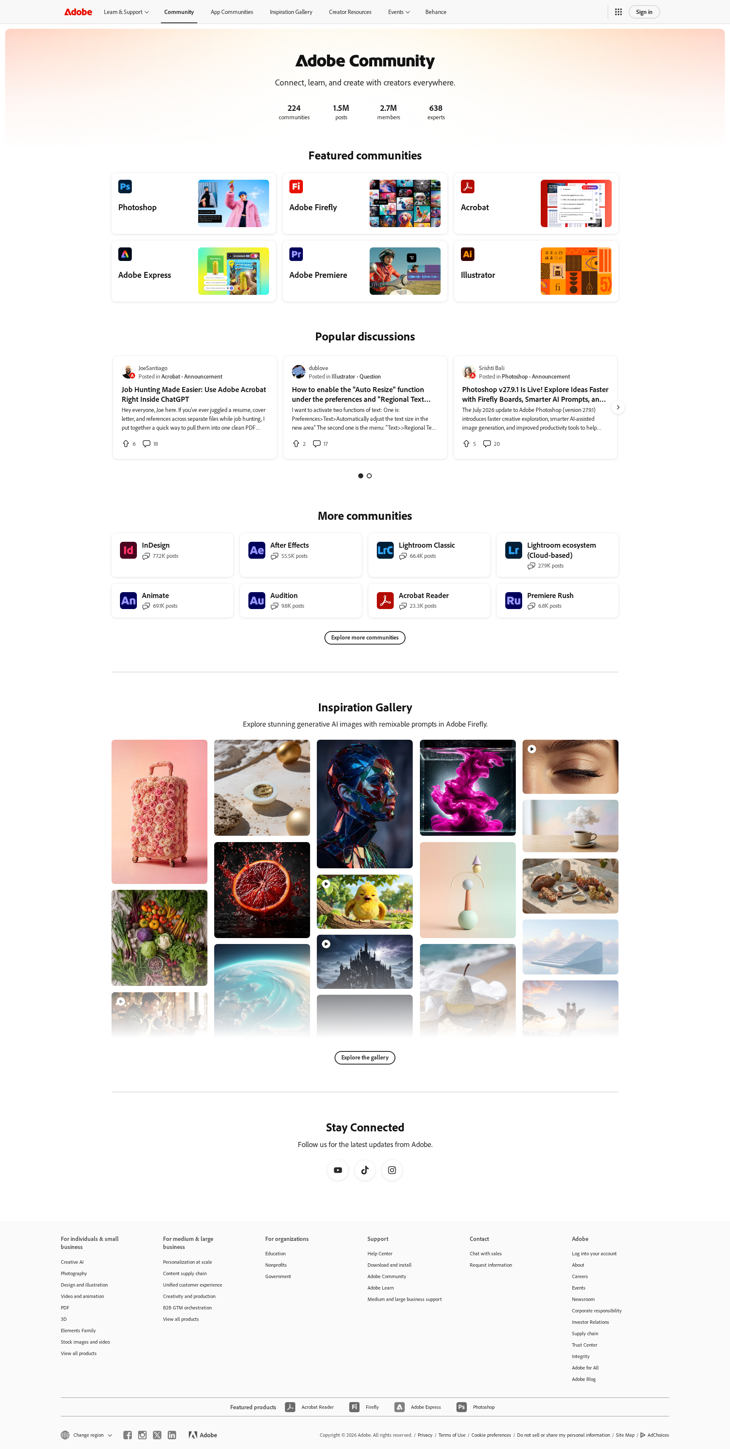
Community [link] (179, 11)
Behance (436, 11)
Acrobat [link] (170, 376)
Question (370, 376)
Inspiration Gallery (291, 11)
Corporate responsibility (597, 1310)
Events (395, 11)
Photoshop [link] (515, 376)
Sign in (644, 11)
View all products (79, 1353)
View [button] (191, 873)
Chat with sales (486, 1253)
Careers (580, 1276)
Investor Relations (590, 1322)
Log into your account (594, 1253)
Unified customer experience (192, 1285)
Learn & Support (123, 11)
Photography (74, 1273)
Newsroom (583, 1299)
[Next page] (618, 407)
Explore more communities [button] (365, 637)
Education (275, 1253)
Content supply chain (185, 1273)
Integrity (581, 1356)
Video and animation (82, 1296)
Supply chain (585, 1333)
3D (64, 1319)
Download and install (389, 1265)
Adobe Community (387, 1276)
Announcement (203, 376)
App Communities (232, 11)
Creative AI (72, 1262)
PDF (65, 1307)
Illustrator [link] (343, 376)
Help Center (380, 1253)
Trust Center (584, 1345)
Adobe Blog (584, 1379)
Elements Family (78, 1330)
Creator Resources (350, 11)
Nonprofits (276, 1265)
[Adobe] (78, 11)
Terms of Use (452, 1435)
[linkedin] (172, 1435)
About (578, 1265)
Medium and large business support (405, 1299)
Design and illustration (84, 1285)
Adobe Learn (381, 1287)
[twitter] (157, 1435)
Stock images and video (85, 1342)
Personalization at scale (187, 1262)
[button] (618, 12)
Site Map (625, 1435)
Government (278, 1276)
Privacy (425, 1435)
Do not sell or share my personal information (563, 1435)
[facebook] (127, 1435)
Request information (491, 1265)
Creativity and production (189, 1296)
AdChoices (658, 1435)
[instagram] (142, 1435)
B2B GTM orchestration (187, 1307)
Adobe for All (585, 1367)
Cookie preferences (491, 1435)
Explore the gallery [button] (365, 1057)
